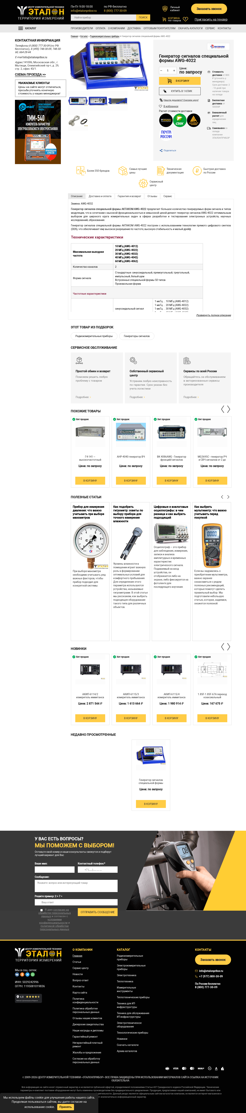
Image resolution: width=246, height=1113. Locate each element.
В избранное (171, 106)
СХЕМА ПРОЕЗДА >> (30, 74)
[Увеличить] (78, 101)
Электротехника (126, 975)
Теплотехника (125, 981)
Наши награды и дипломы (88, 1030)
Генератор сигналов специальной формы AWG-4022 (151, 783)
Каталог (84, 36)
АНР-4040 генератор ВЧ (131, 456)
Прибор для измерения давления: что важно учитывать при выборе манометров (88, 512)
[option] (90, 452)
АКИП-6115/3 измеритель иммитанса (131, 696)
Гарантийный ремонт (85, 1036)
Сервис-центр (81, 968)
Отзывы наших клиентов (87, 1018)
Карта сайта (80, 992)
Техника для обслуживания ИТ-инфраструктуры (133, 1015)
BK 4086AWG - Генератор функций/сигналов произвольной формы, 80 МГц (171, 461)
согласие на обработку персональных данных (54, 913)
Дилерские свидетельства (88, 1024)
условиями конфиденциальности (53, 921)
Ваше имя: (41, 863)
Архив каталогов (127, 1051)
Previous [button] (223, 409)
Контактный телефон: (91, 863)
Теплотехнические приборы (133, 997)
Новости (78, 974)
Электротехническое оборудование (129, 1024)
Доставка (134, 28)
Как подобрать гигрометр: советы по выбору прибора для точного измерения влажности (128, 514)
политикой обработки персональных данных (54, 927)
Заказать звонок (209, 9)
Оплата (100, 28)
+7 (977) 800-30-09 (211, 976)
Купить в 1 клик (181, 91)
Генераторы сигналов (137, 336)
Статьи (77, 961)
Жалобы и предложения (87, 1052)
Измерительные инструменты (126, 989)
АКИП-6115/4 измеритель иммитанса (171, 696)
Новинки (122, 1038)
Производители (82, 28)
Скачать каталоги (190, 28)
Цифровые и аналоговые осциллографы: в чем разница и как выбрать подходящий (171, 512)
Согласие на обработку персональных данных (86, 1060)
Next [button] (228, 409)
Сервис (210, 28)
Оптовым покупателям (159, 28)
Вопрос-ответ (81, 980)
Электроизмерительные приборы (131, 967)
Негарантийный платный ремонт (87, 1044)
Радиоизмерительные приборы (104, 36)
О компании (116, 28)
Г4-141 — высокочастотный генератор (90, 459)
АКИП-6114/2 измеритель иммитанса (90, 696)
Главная (74, 36)
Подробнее (82, 397)
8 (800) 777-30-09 (115, 10)
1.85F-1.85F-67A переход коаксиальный (212, 696)
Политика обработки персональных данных (86, 1010)
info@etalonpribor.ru (84, 10)
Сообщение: (42, 876)
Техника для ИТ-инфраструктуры (127, 1005)
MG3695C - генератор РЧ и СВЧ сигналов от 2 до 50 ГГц (212, 459)
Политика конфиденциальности (85, 1000)
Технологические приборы (132, 1032)
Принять (65, 1106)
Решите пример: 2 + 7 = (48, 896)
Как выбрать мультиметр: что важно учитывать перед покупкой (210, 512)
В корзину (182, 80)
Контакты (224, 28)
